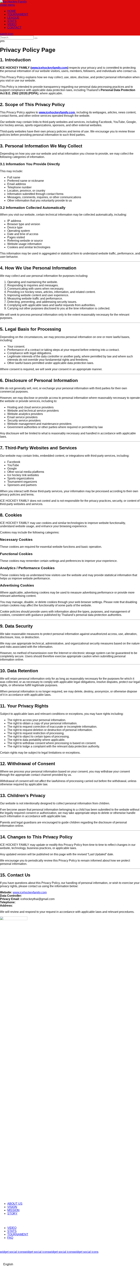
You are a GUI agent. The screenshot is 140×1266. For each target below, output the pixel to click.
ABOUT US (14, 1203)
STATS (12, 21)
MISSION (13, 1210)
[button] (70, 1264)
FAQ (10, 1237)
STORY (12, 1213)
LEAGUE (13, 17)
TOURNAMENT (17, 14)
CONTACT (14, 27)
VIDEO (11, 24)
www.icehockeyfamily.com (30, 892)
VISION (12, 1206)
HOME (11, 11)
